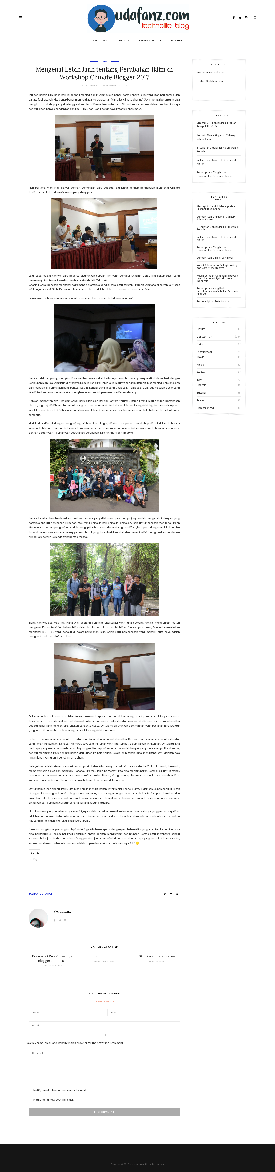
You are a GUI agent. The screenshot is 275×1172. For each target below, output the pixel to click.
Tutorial (201, 392)
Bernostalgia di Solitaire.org (213, 301)
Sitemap (176, 40)
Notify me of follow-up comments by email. (60, 1090)
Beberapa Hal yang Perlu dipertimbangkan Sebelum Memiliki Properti (217, 291)
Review (201, 372)
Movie (200, 357)
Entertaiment (204, 351)
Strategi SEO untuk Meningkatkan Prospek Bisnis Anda (216, 207)
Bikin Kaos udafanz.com (156, 956)
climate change (41, 894)
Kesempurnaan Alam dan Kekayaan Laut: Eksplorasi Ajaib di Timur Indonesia (217, 278)
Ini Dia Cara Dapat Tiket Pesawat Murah (216, 238)
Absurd (201, 329)
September (104, 956)
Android (201, 385)
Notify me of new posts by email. (53, 1099)
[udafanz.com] (138, 18)
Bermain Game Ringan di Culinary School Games (216, 218)
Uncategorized (205, 407)
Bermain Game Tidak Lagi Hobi (215, 257)
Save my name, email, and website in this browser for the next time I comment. (75, 1043)
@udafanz (92, 85)
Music (200, 364)
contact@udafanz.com (210, 81)
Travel (200, 400)
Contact (123, 40)
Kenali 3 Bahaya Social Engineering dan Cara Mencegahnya (217, 266)
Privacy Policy (150, 40)
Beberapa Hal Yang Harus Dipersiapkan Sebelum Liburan (214, 249)
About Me (99, 40)
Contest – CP (204, 336)
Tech (199, 379)
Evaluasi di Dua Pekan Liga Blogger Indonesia (52, 958)
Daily (104, 61)
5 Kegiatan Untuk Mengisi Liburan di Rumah (218, 228)
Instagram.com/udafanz (210, 72)
